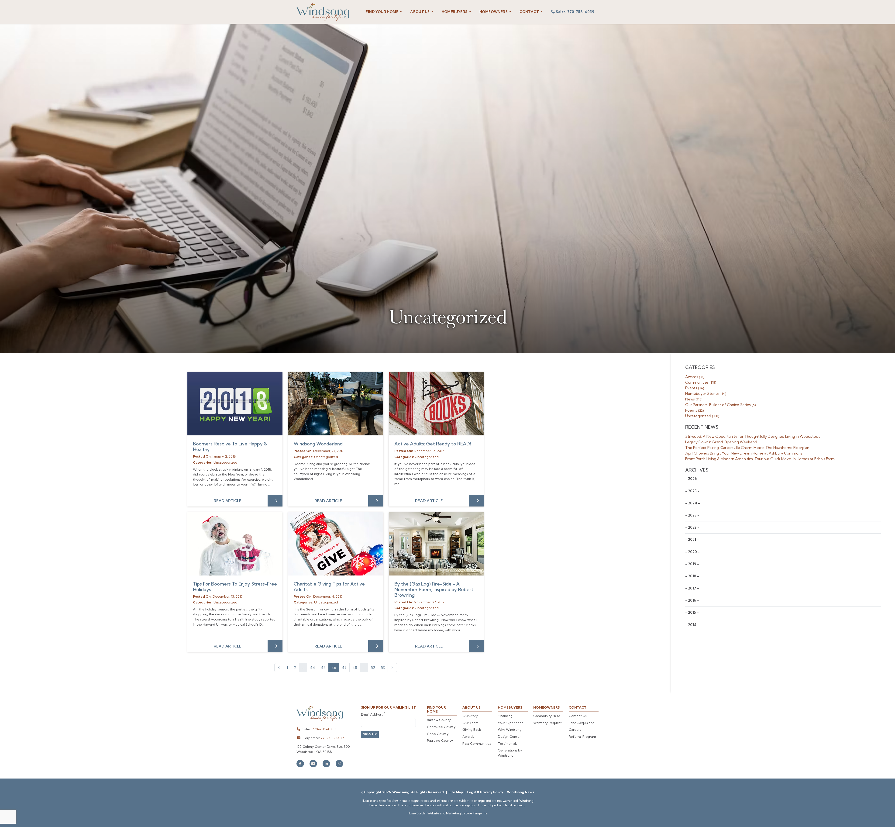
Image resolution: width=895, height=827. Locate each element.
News (693, 399)
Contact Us (578, 716)
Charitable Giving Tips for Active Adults (329, 586)
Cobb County (437, 734)
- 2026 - (692, 478)
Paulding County (440, 740)
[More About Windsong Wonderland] (335, 403)
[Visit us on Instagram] (339, 763)
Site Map (456, 792)
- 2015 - (692, 612)
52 (373, 667)
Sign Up (370, 734)
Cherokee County (441, 727)
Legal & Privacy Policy (485, 792)
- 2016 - (692, 600)
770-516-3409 (332, 738)
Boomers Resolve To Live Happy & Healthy (230, 446)
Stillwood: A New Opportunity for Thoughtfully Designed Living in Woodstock (752, 436)
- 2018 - (692, 576)
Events (694, 388)
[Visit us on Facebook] (300, 763)
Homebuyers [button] (455, 12)
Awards (694, 376)
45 (323, 667)
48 (354, 667)
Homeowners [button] (493, 12)
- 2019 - (692, 564)
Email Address (373, 714)
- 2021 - (692, 539)
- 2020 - (692, 552)
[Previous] (279, 667)
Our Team (470, 723)
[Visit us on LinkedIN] (326, 763)
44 (312, 667)
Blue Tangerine (476, 813)
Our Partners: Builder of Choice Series (720, 404)
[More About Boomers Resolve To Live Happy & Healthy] (234, 403)
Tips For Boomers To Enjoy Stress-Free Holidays (235, 586)
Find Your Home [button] (382, 12)
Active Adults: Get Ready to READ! (432, 444)
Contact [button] (530, 12)
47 (344, 667)
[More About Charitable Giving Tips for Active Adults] (335, 543)
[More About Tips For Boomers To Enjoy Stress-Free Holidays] (234, 543)
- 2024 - (692, 503)
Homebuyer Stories (705, 393)
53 (383, 667)
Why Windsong (510, 729)
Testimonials (507, 743)
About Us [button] (420, 12)
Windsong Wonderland (318, 444)
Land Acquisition (582, 723)
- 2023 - (692, 515)
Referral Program (582, 736)
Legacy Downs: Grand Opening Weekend (721, 442)
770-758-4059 (324, 729)
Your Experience (510, 723)
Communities (700, 382)
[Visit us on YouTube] (313, 763)
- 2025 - (692, 491)
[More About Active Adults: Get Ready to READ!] (436, 403)
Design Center (509, 736)
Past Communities (476, 743)
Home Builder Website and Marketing (434, 813)
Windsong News (520, 792)
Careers (575, 729)
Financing (505, 716)
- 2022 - (692, 527)
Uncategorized (702, 416)
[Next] (392, 667)
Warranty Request (547, 723)
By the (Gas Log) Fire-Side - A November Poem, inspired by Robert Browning (433, 589)
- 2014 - (692, 625)
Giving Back (471, 729)
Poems (694, 410)
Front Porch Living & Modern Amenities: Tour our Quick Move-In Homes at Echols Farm (760, 458)
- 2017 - (692, 588)
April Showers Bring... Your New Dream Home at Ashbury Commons (743, 453)
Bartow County (439, 720)
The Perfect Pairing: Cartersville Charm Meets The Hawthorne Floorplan (747, 447)
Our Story (470, 716)
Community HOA (547, 716)
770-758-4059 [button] (575, 12)
